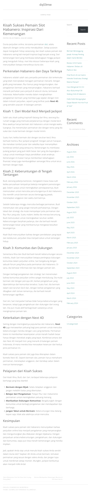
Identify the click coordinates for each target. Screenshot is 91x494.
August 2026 (71, 152)
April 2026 (71, 172)
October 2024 (72, 263)
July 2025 (70, 217)
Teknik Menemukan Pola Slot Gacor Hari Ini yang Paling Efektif (17, 478)
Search (69, 25)
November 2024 (73, 258)
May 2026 (70, 167)
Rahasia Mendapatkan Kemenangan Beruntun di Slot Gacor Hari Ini (48, 478)
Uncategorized (72, 324)
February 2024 (72, 303)
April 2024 (71, 293)
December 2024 (73, 253)
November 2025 (73, 197)
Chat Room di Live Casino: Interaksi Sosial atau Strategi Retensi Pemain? (77, 78)
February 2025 (72, 243)
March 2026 (71, 177)
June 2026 (71, 162)
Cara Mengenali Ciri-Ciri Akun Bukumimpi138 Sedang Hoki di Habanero (76, 90)
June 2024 (71, 283)
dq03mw (45, 4)
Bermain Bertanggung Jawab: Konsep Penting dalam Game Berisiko (75, 54)
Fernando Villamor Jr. (27, 490)
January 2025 (72, 248)
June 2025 (71, 222)
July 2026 (70, 157)
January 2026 (72, 187)
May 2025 (70, 227)
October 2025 (72, 202)
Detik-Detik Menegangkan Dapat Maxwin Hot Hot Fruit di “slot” (77, 102)
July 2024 (70, 278)
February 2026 (72, 182)
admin (29, 38)
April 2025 (71, 232)
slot (46, 44)
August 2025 (71, 212)
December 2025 (73, 192)
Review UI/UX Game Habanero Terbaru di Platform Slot (74, 66)
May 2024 (70, 288)
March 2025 (71, 237)
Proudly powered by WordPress (15, 487)
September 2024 (73, 268)
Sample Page (46, 15)
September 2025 (73, 207)
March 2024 (71, 298)
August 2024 (71, 273)
